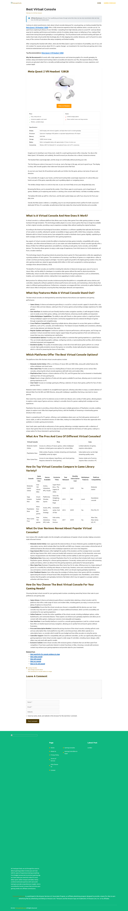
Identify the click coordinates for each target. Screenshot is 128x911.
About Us (53, 751)
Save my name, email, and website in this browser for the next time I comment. (52, 716)
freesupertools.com (19, 896)
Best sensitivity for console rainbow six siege (45, 654)
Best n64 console (35, 659)
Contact (53, 770)
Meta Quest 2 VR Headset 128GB (37, 27)
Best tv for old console (37, 663)
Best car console (35, 661)
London (90, 747)
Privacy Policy (55, 755)
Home (99, 3)
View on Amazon (64, 106)
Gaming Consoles (110, 3)
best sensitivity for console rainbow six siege (40, 671)
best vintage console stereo (35, 669)
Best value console (36, 656)
